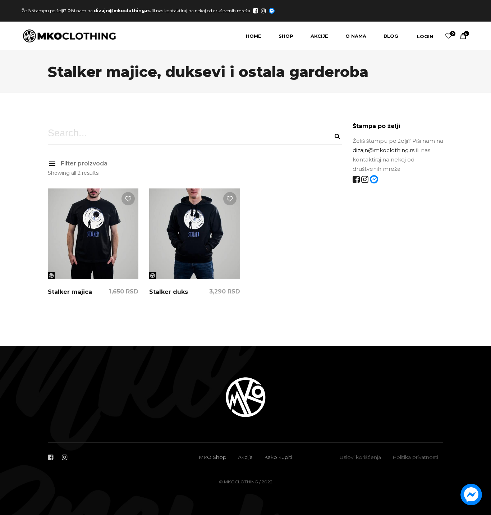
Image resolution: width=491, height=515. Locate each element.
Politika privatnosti (415, 457)
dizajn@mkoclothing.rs (122, 10)
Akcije (245, 457)
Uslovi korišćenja (360, 457)
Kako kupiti (278, 457)
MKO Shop (212, 457)
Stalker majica (70, 291)
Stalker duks (168, 291)
